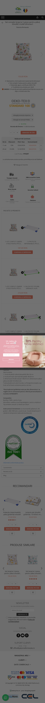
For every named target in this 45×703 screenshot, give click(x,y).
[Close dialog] (44, 337)
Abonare (11, 359)
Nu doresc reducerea (11, 362)
